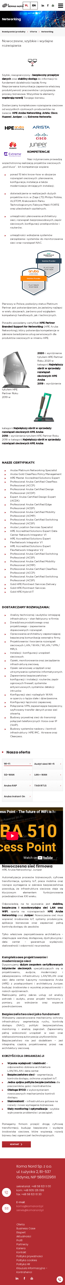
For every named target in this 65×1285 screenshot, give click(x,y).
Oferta (33, 31)
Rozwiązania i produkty (13, 31)
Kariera (20, 1248)
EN (34, 5)
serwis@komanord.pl (30, 1210)
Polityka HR (23, 1264)
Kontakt (21, 1252)
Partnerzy (22, 1244)
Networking (47, 31)
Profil (19, 1240)
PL (26, 5)
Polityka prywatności (29, 1256)
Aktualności (23, 1236)
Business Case (25, 1228)
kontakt (14, 1144)
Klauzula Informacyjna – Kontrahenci (31, 1270)
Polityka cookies (26, 1260)
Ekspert (21, 1232)
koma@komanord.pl (29, 1206)
